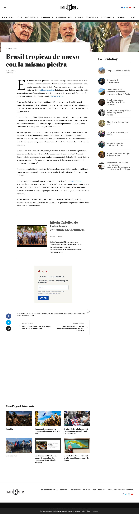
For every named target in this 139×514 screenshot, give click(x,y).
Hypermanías (106, 17)
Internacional (11, 48)
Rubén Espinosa (56, 236)
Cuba (38, 313)
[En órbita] (19, 418)
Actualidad (7, 17)
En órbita (9, 429)
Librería (131, 17)
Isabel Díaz (11, 71)
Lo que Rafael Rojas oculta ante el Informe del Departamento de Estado (76, 458)
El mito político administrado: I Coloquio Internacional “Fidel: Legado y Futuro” (76, 431)
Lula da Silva (58, 313)
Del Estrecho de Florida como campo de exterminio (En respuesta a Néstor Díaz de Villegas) (46, 459)
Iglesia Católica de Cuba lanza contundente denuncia (67, 226)
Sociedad (79, 17)
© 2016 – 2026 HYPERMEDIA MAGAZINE (120, 490)
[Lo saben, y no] (19, 445)
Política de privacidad (49, 490)
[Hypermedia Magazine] (69, 7)
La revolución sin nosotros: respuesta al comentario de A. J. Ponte (47, 431)
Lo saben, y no (11, 456)
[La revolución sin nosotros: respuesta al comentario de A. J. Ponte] (48, 418)
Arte (18, 17)
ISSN (94, 490)
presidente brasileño (46, 90)
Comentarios (76, 490)
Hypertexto (46, 17)
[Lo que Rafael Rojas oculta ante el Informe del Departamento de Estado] (77, 445)
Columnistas (30, 17)
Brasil (23, 313)
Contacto (86, 490)
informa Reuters (56, 96)
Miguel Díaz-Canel (28, 315)
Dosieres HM (91, 17)
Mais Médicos (68, 313)
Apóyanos (101, 490)
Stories (120, 17)
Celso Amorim (31, 313)
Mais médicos (75, 181)
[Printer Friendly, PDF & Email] (88, 311)
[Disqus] (48, 368)
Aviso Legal (64, 490)
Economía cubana (47, 313)
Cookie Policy (85, 511)
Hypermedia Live (63, 17)
